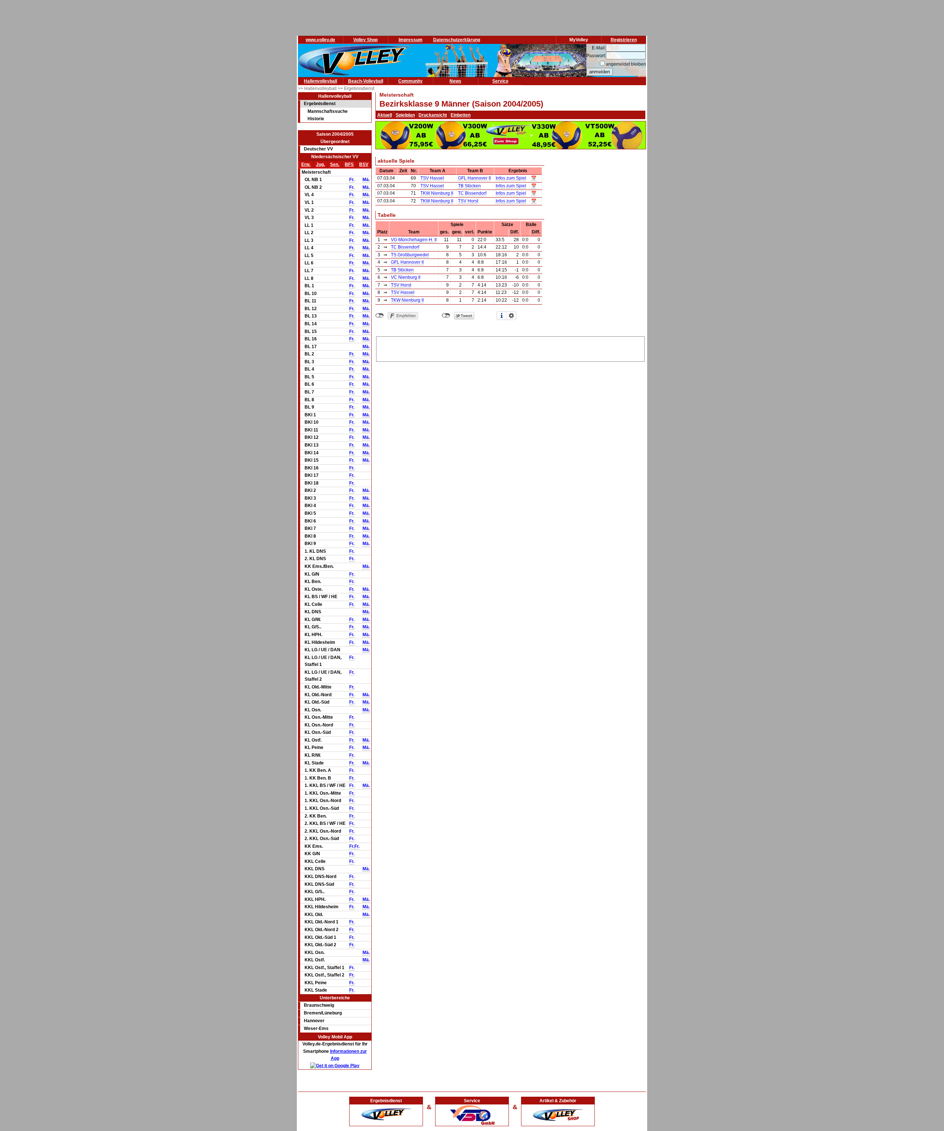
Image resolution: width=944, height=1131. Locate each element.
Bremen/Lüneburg (323, 1013)
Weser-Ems (316, 1028)
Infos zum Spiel (511, 178)
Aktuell (384, 115)
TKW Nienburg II (436, 193)
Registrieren (624, 39)
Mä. (366, 179)
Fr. (351, 179)
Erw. (305, 164)
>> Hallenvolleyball (318, 88)
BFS (349, 164)
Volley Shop (365, 39)
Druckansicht (433, 115)
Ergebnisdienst (320, 103)
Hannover (314, 1020)
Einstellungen (511, 315)
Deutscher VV (318, 149)
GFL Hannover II (474, 178)
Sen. (334, 164)
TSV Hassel (432, 178)
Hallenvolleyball (320, 81)
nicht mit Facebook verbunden (379, 315)
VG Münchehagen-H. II (414, 239)
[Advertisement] (510, 348)
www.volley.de (320, 39)
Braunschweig (319, 1005)
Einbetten (461, 115)
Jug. (320, 164)
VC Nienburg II (405, 277)
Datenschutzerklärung (456, 39)
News (455, 81)
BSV (363, 164)
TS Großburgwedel (410, 254)
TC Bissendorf (472, 193)
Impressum (411, 39)
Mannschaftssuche (328, 111)
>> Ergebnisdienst (356, 88)
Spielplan (405, 115)
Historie (316, 118)
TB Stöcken (469, 185)
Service (500, 81)
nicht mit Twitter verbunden (446, 315)
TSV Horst (468, 201)
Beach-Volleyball (365, 81)
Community (410, 81)
